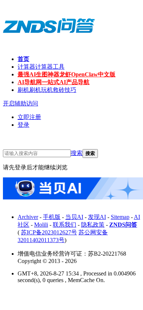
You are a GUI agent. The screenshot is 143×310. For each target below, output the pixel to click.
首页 (23, 59)
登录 (23, 125)
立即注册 (29, 117)
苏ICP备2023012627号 (49, 232)
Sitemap (120, 217)
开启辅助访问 (20, 103)
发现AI (97, 217)
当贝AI (74, 217)
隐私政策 (92, 224)
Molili (41, 224)
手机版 (51, 217)
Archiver (28, 217)
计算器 (41, 67)
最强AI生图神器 (66, 74)
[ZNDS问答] (49, 40)
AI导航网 (53, 82)
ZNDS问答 (123, 224)
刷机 (47, 90)
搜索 (76, 153)
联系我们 (64, 224)
